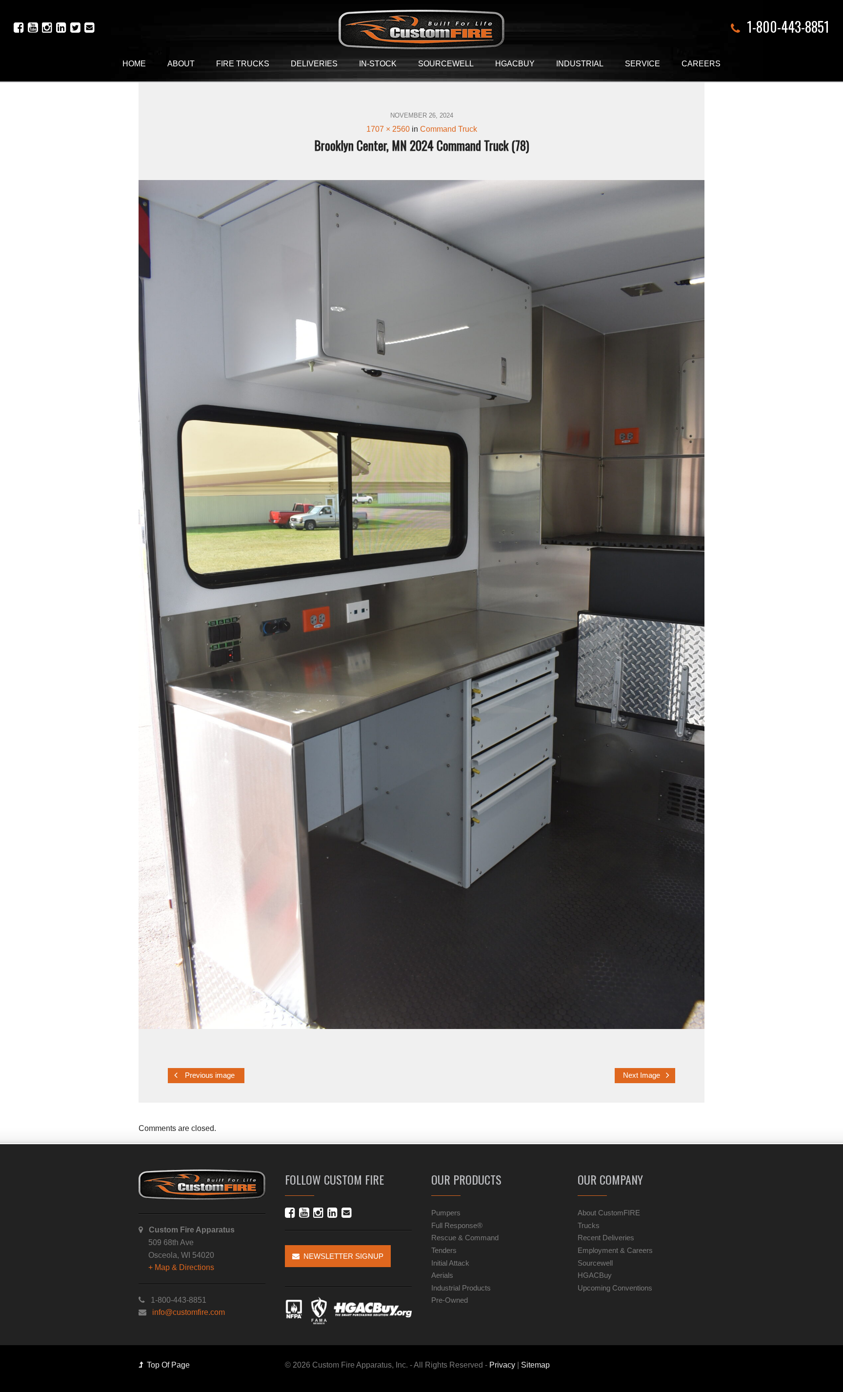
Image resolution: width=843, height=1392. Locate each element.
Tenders (444, 1250)
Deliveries (314, 64)
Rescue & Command (465, 1237)
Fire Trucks (242, 64)
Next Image (642, 1075)
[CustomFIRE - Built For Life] (421, 29)
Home (134, 64)
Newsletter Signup (341, 1256)
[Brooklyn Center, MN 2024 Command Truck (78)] (421, 604)
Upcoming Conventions (615, 1288)
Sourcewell (446, 64)
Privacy (502, 1365)
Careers (701, 64)
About (181, 64)
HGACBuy (515, 64)
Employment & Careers (615, 1250)
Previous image (209, 1075)
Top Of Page (166, 1365)
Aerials (442, 1275)
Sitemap (535, 1365)
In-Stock (378, 64)
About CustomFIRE (609, 1213)
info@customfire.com (188, 1312)
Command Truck (448, 129)
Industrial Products (461, 1288)
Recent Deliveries (606, 1237)
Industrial (579, 64)
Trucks (589, 1225)
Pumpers (446, 1213)
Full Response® (456, 1225)
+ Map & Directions (181, 1267)
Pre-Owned (449, 1300)
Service (642, 64)
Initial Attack (450, 1263)
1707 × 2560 (388, 129)
